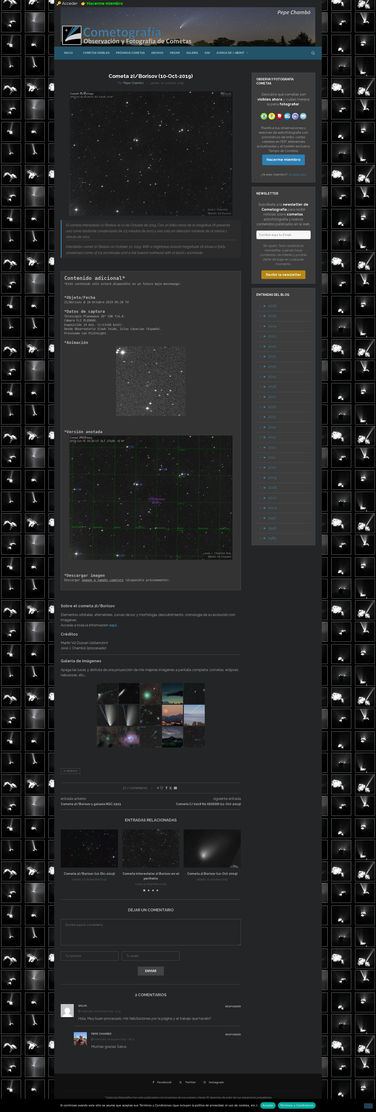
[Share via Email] (175, 788)
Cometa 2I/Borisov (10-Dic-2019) (89, 873)
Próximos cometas (130, 52)
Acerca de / (230, 52)
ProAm (175, 52)
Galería (192, 52)
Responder (233, 1006)
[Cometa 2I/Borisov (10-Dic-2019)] (89, 848)
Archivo (157, 52)
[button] (66, 860)
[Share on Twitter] (170, 788)
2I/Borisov (70, 771)
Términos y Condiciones (297, 1105)
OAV (207, 52)
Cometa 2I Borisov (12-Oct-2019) (212, 873)
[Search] (313, 53)
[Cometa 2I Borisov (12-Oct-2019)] (212, 848)
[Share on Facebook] (166, 788)
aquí (113, 625)
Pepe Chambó (133, 83)
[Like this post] (161, 788)
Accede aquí (297, 174)
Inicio (68, 52)
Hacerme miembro (283, 160)
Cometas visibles (94, 52)
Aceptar (268, 1105)
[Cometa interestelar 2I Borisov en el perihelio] (151, 848)
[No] (368, 1106)
